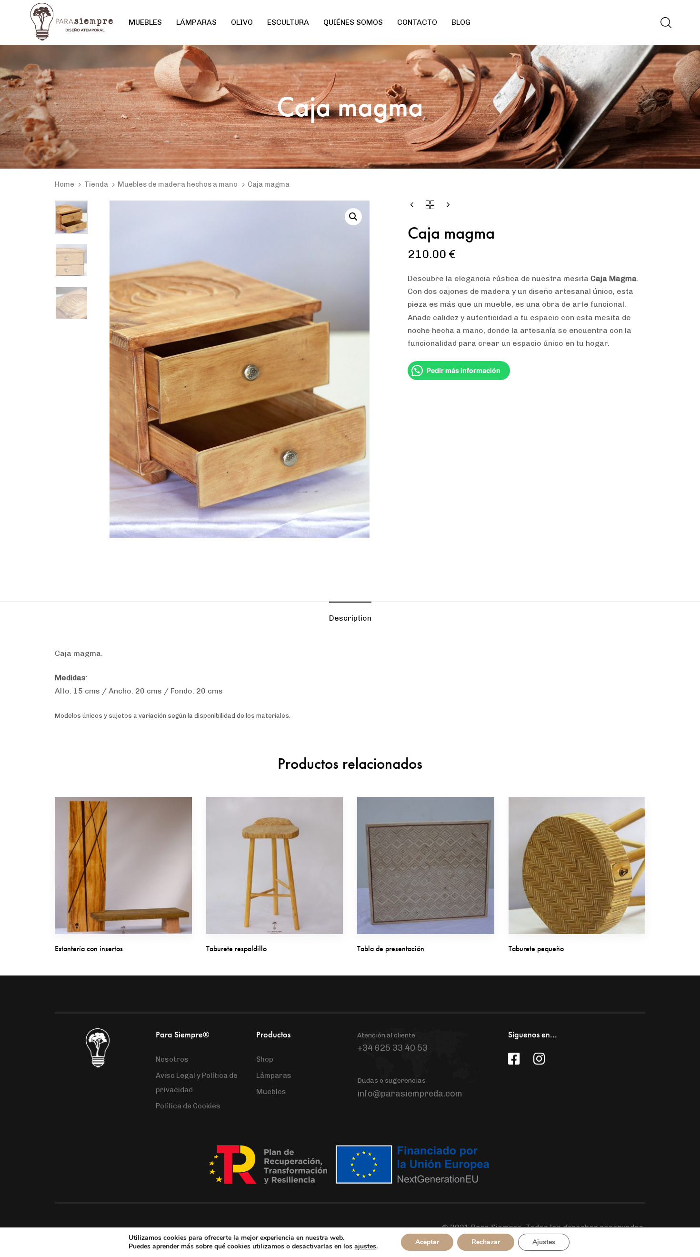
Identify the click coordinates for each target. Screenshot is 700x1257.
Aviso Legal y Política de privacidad (197, 1082)
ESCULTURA (288, 22)
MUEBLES (145, 22)
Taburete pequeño (536, 949)
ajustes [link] (365, 1246)
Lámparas (273, 1075)
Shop (264, 1059)
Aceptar (427, 1242)
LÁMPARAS (196, 22)
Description (350, 618)
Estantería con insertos (89, 949)
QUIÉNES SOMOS (353, 22)
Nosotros (172, 1059)
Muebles (271, 1091)
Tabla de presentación (390, 949)
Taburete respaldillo (236, 949)
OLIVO (242, 22)
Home (64, 184)
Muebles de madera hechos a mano (178, 184)
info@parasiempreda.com (409, 1093)
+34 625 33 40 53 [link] (392, 1048)
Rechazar (485, 1242)
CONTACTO (417, 22)
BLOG (460, 22)
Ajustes (543, 1242)
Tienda (96, 184)
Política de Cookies (188, 1106)
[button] (665, 22)
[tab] (350, 618)
